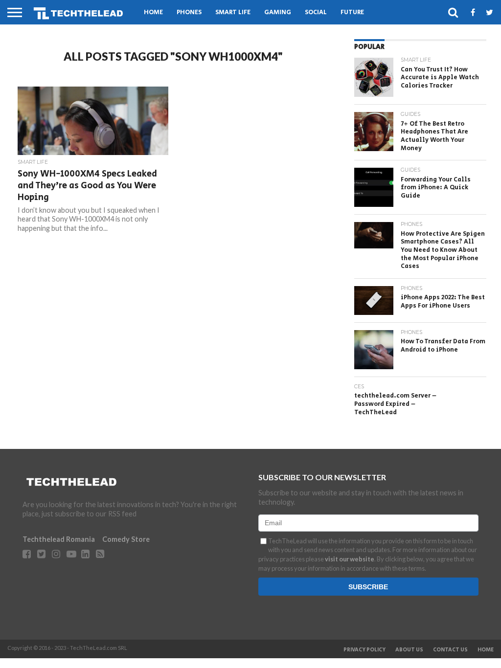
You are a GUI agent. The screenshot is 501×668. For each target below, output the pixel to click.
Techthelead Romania (59, 539)
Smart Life (232, 12)
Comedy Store (126, 539)
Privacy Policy (364, 650)
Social (316, 12)
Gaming (277, 12)
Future (352, 12)
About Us (409, 650)
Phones (189, 12)
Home (153, 12)
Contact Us (450, 650)
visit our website (349, 559)
